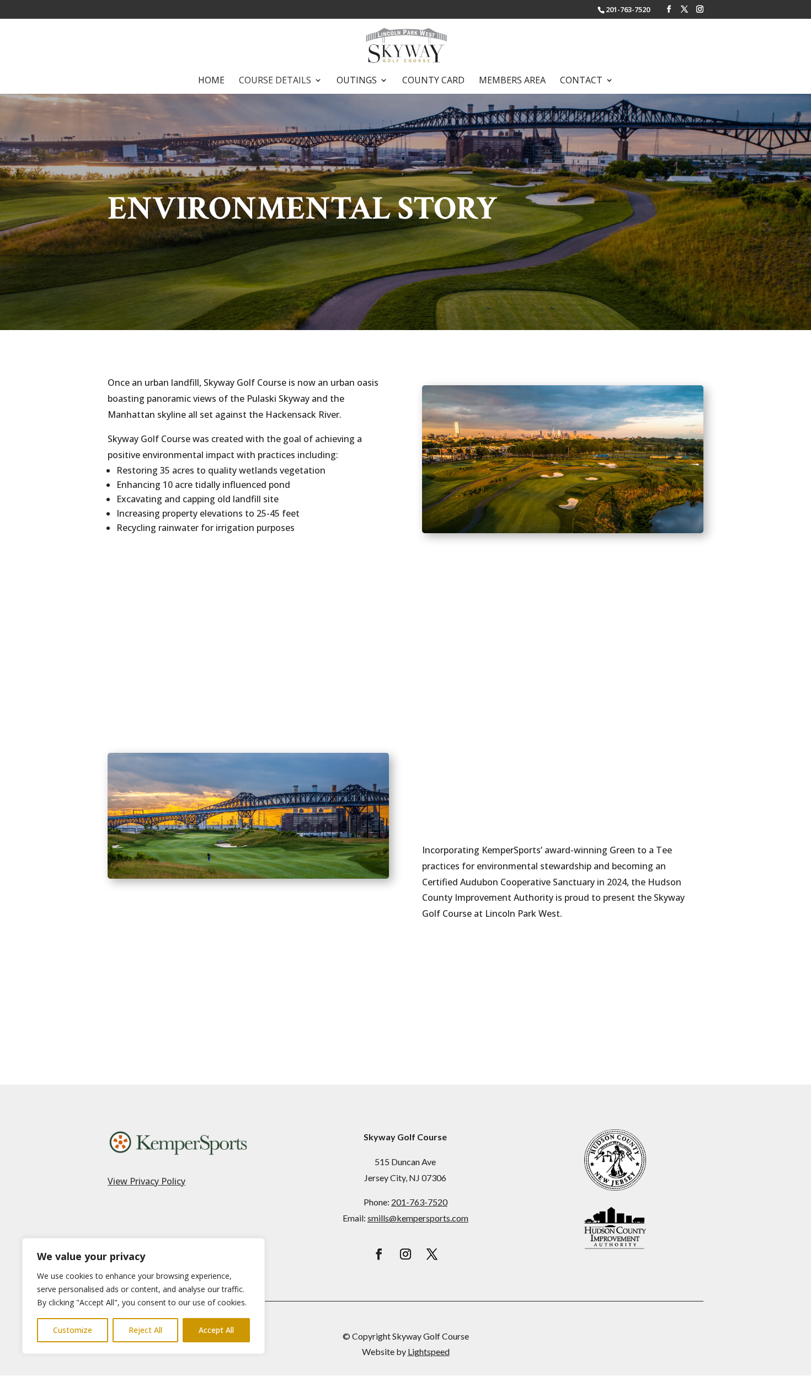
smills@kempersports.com (417, 1218)
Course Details (275, 81)
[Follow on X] (432, 1254)
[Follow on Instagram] (405, 1254)
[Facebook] (669, 9)
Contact (581, 81)
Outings (357, 81)
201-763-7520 (628, 9)
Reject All (145, 1330)
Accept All (216, 1330)
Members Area (512, 81)
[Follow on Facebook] (379, 1254)
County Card (433, 81)
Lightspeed (429, 1351)
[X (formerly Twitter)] (684, 9)
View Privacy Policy (146, 1181)
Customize (72, 1330)
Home (211, 81)
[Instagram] (699, 9)
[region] (143, 1296)
